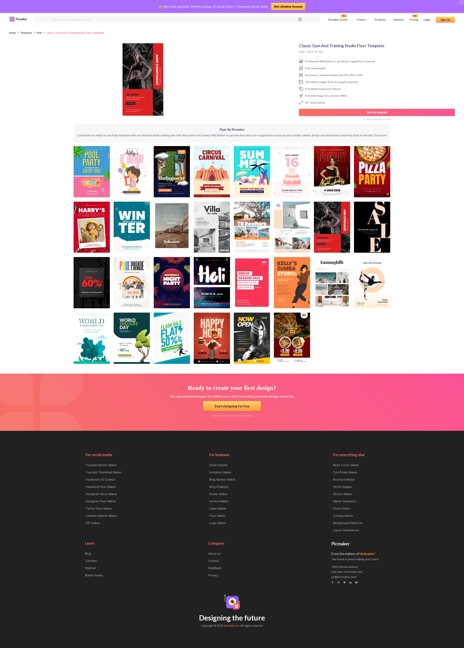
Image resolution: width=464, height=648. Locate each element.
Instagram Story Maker (101, 494)
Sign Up (445, 19)
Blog (88, 553)
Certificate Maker (345, 472)
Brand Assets (94, 575)
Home (12, 32)
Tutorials (91, 561)
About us (214, 553)
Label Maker (217, 508)
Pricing (413, 19)
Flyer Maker (217, 515)
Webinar (90, 568)
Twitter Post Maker (99, 508)
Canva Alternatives (346, 530)
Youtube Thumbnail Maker (104, 472)
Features (398, 19)
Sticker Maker (342, 494)
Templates (26, 32)
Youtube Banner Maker (101, 465)
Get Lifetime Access (288, 6)
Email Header (218, 465)
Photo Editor (342, 508)
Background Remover (348, 523)
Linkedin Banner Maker (101, 515)
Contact (213, 561)
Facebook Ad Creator (100, 479)
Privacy (213, 575)
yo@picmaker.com (344, 577)
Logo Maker (217, 523)
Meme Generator (344, 501)
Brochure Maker (344, 479)
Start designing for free (232, 406)
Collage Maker (343, 515)
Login (427, 19)
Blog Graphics (219, 487)
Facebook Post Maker (101, 487)
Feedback (214, 568)
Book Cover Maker (346, 465)
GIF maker (93, 523)
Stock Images (342, 487)
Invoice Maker (219, 501)
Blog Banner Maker (222, 479)
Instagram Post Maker (101, 501)
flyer (39, 32)
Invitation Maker (220, 472)
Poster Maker (218, 494)
